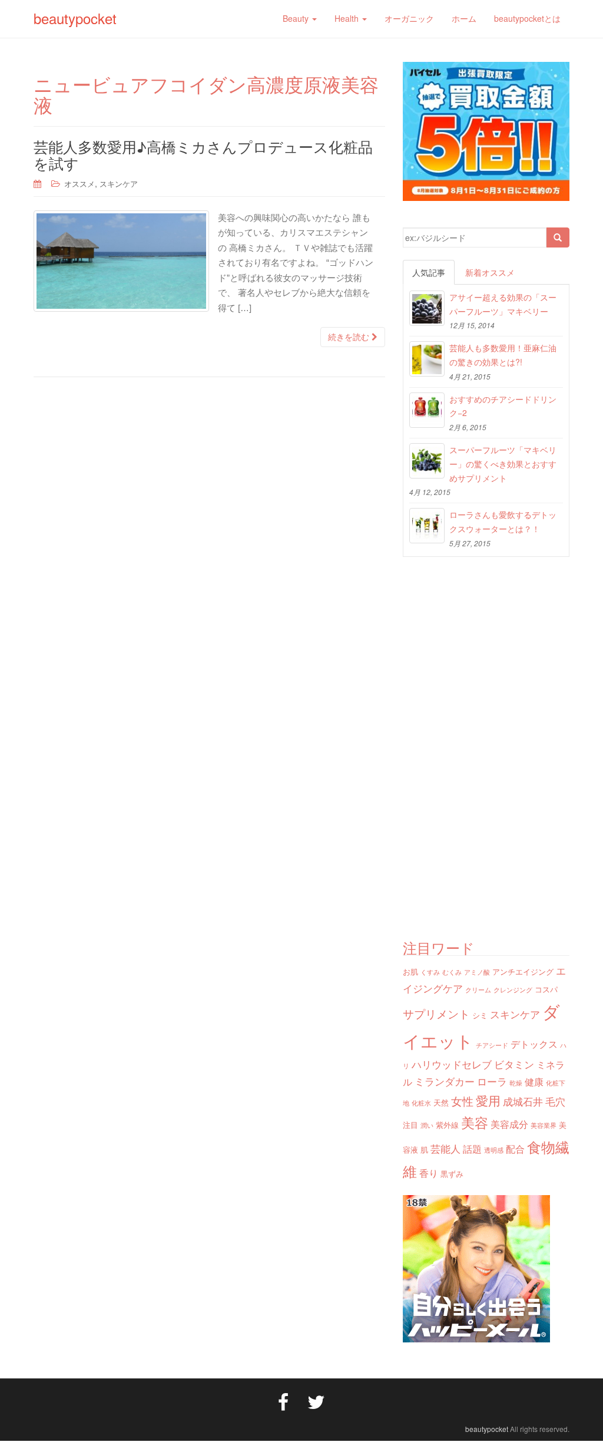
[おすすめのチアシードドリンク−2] (427, 410)
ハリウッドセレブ (452, 1064)
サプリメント (436, 1013)
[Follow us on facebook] (283, 1400)
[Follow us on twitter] (316, 1400)
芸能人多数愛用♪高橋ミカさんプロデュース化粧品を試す (203, 154)
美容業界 (543, 1125)
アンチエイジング (523, 971)
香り (428, 1172)
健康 (534, 1081)
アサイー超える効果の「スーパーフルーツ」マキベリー (502, 304)
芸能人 (445, 1148)
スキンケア (119, 183)
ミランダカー (445, 1081)
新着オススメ (490, 272)
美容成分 (509, 1123)
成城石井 (523, 1101)
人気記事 (428, 272)
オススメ (79, 183)
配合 (515, 1148)
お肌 (410, 971)
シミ (480, 1015)
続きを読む (350, 337)
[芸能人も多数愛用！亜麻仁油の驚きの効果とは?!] (427, 359)
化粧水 (421, 1102)
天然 (441, 1102)
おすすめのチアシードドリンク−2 (502, 406)
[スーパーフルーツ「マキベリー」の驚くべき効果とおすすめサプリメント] (427, 461)
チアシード (492, 1045)
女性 (462, 1100)
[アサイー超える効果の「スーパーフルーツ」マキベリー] (427, 308)
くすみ (430, 972)
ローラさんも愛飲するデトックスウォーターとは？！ (502, 521)
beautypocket (75, 18)
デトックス (534, 1043)
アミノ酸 (477, 972)
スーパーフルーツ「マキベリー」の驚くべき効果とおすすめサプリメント (502, 464)
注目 (410, 1124)
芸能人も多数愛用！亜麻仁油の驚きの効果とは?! (502, 355)
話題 (472, 1148)
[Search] (557, 237)
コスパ (546, 989)
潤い (426, 1125)
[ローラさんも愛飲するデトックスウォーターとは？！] (427, 525)
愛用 (488, 1100)
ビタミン (514, 1064)
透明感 (493, 1150)
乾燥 (515, 1082)
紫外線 (447, 1124)
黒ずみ (451, 1173)
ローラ (492, 1081)
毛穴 (555, 1101)
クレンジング (512, 989)
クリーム (478, 989)
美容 (474, 1122)
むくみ (452, 972)
